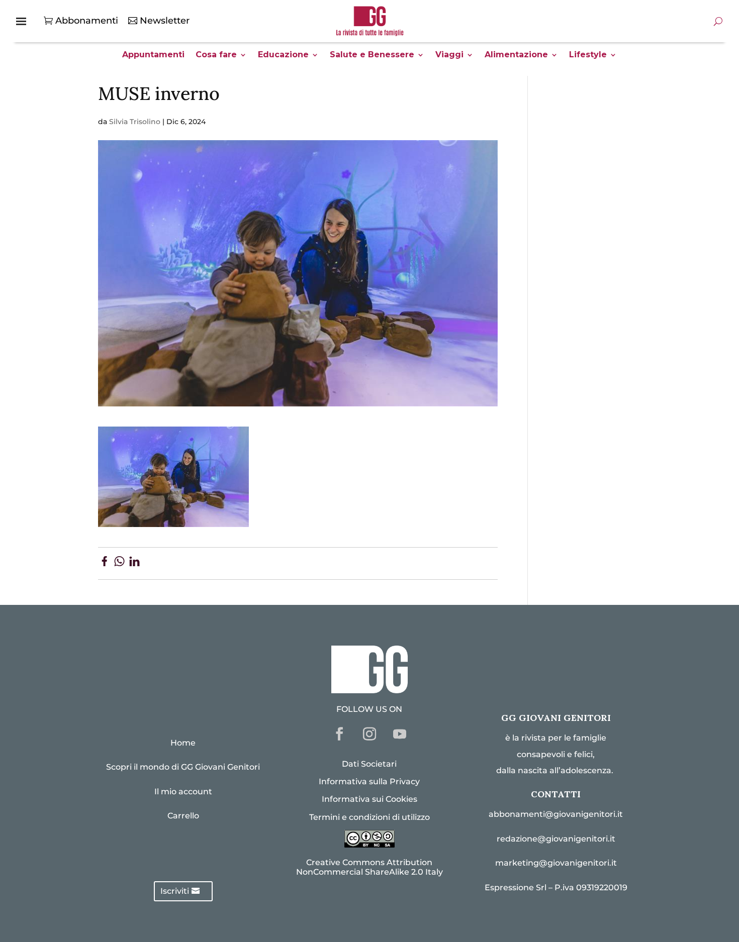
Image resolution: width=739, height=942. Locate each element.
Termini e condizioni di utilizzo (369, 817)
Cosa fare (216, 55)
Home (183, 743)
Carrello (183, 815)
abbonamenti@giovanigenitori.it (556, 814)
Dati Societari (369, 764)
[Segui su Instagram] (369, 734)
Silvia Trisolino (134, 121)
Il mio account (183, 791)
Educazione (283, 55)
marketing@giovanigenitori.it (556, 863)
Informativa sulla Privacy (369, 781)
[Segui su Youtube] (400, 734)
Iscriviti (174, 891)
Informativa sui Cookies (369, 799)
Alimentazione (516, 55)
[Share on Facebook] (104, 563)
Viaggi (449, 55)
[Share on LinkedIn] (134, 563)
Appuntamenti (153, 55)
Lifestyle (588, 55)
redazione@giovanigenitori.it (556, 839)
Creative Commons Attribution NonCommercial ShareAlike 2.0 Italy (369, 867)
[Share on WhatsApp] (119, 563)
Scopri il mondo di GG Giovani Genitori (183, 767)
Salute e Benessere (372, 55)
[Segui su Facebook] (339, 734)
